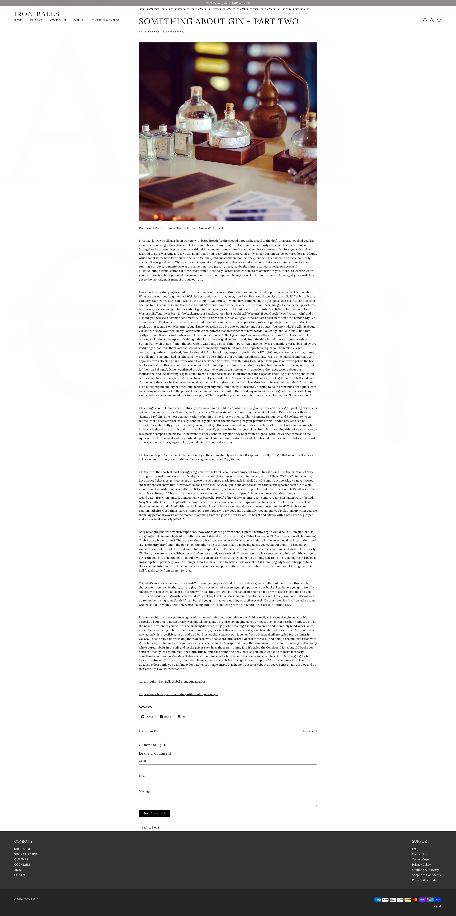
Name (143, 760)
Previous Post (151, 731)
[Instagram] (435, 906)
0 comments (177, 31)
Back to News (150, 827)
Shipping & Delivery (425, 869)
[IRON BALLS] (36, 14)
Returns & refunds (424, 880)
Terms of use (420, 859)
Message (144, 791)
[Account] (425, 20)
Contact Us (419, 854)
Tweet (149, 716)
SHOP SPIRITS (23, 849)
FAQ (415, 849)
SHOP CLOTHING (26, 854)
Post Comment (154, 813)
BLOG (18, 869)
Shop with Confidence (427, 875)
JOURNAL (78, 20)
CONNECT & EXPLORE (106, 20)
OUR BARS (37, 20)
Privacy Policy (421, 864)
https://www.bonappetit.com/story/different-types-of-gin (178, 694)
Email (142, 776)
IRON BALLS (31, 899)
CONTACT (21, 875)
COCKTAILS (58, 20)
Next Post (308, 731)
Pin (184, 716)
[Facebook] (440, 906)
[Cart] (439, 20)
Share (167, 716)
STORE (19, 20)
